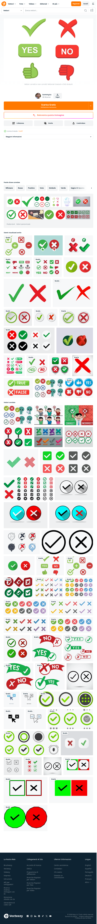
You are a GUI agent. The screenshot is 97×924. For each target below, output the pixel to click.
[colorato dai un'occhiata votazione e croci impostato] (66, 461)
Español (86, 867)
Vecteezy (7, 867)
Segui (58, 97)
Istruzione (8, 877)
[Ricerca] (85, 10)
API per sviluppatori (8, 882)
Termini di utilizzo (69, 915)
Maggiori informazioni (14, 135)
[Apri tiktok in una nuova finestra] (43, 915)
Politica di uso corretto (81, 917)
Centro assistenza (61, 864)
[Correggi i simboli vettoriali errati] (48, 436)
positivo (31, 187)
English (86, 864)
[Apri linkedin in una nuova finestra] (35, 915)
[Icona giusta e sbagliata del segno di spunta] (79, 244)
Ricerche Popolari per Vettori (34, 877)
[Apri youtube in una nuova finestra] (50, 915)
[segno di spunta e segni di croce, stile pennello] (27, 292)
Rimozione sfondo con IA (9, 897)
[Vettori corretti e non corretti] (18, 244)
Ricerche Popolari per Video (34, 888)
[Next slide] (87, 187)
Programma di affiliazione (32, 872)
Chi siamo (58, 871)
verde (63, 187)
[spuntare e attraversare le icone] (45, 316)
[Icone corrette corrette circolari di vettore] (79, 387)
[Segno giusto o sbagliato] (18, 266)
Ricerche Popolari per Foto (34, 883)
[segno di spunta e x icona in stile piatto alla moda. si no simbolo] (74, 487)
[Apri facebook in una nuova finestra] (28, 915)
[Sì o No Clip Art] (48, 266)
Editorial (43, 4)
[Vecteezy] (3, 3)
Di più (55, 4)
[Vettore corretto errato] (79, 414)
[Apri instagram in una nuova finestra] (31, 915)
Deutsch (86, 874)
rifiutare (9, 187)
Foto (21, 4)
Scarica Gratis (48, 105)
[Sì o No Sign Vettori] (18, 436)
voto (42, 187)
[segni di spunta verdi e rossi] (78, 266)
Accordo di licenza (34, 864)
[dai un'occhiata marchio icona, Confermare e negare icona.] (17, 647)
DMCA (29, 867)
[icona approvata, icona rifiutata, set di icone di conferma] (77, 742)
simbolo (52, 187)
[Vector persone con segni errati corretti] (48, 414)
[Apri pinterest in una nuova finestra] (39, 915)
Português (87, 871)
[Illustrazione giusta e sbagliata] (48, 244)
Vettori (11, 4)
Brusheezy (8, 864)
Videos (31, 4)
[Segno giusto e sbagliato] (14, 364)
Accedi (85, 4)
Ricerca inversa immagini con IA (9, 889)
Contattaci (58, 867)
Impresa (7, 874)
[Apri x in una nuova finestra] (47, 915)
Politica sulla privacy (84, 915)
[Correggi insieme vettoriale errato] (49, 387)
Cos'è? (21, 131)
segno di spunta (77, 187)
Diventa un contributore (59, 875)
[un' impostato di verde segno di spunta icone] (66, 698)
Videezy (7, 871)
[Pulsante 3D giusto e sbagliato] (59, 364)
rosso (20, 187)
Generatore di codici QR (9, 902)
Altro (85, 881)
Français (86, 877)
